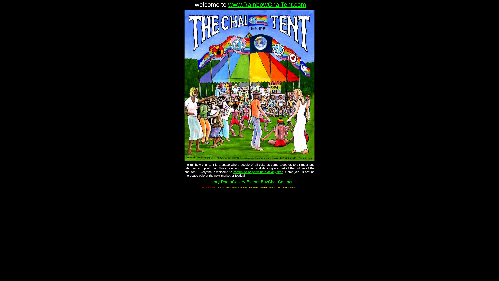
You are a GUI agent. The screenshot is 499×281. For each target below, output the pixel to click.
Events (253, 182)
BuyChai (269, 182)
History (213, 182)
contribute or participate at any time (258, 172)
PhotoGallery (233, 182)
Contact (285, 182)
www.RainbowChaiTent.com (267, 4)
